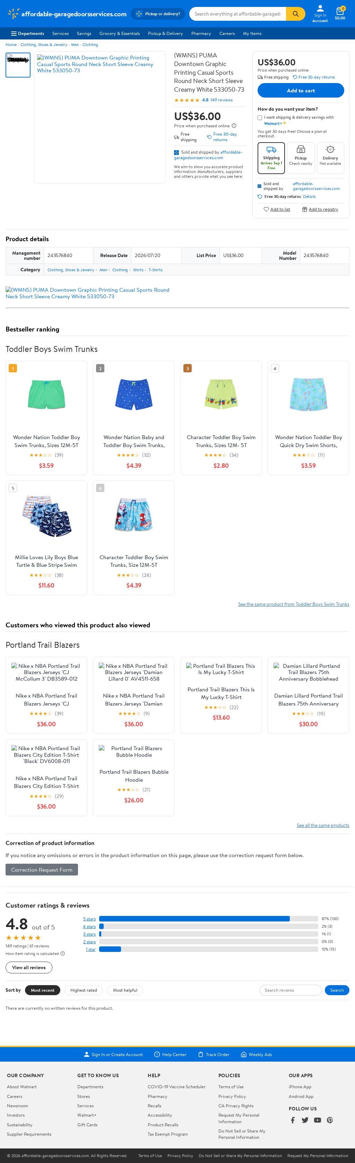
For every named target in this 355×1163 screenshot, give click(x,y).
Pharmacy (201, 33)
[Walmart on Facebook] (292, 1120)
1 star (91, 949)
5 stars (89, 918)
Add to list (280, 209)
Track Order (218, 1054)
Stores (83, 1096)
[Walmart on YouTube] (317, 1120)
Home (11, 44)
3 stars (89, 934)
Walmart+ (87, 1115)
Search (337, 990)
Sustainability (20, 1124)
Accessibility (160, 1115)
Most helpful (125, 990)
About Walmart (22, 1086)
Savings (84, 33)
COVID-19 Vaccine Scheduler (177, 1086)
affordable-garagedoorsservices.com (208, 155)
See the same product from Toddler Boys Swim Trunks (293, 604)
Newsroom (17, 1105)
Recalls (154, 1105)
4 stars (89, 926)
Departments (31, 33)
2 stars (89, 941)
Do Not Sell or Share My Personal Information (242, 1134)
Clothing (90, 44)
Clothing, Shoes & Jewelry (43, 44)
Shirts (138, 270)
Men (75, 44)
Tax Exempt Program (168, 1134)
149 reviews (221, 99)
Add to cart (301, 90)
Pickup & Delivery (165, 33)
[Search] (295, 14)
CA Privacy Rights (235, 1105)
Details (309, 196)
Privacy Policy (232, 1096)
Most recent (42, 990)
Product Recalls (163, 1124)
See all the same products (323, 825)
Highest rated (83, 990)
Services (60, 33)
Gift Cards (87, 1124)
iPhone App (300, 1086)
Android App (301, 1096)
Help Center (174, 1054)
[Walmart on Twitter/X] (305, 1120)
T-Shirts (156, 270)
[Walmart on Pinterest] (330, 1120)
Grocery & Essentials (119, 33)
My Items (252, 33)
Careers (227, 33)
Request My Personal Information (238, 1118)
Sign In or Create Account (117, 1054)
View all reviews (29, 967)
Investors (16, 1115)
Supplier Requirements (29, 1134)
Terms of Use (231, 1086)
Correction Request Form (41, 869)
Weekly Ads (260, 1054)
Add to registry (323, 209)
